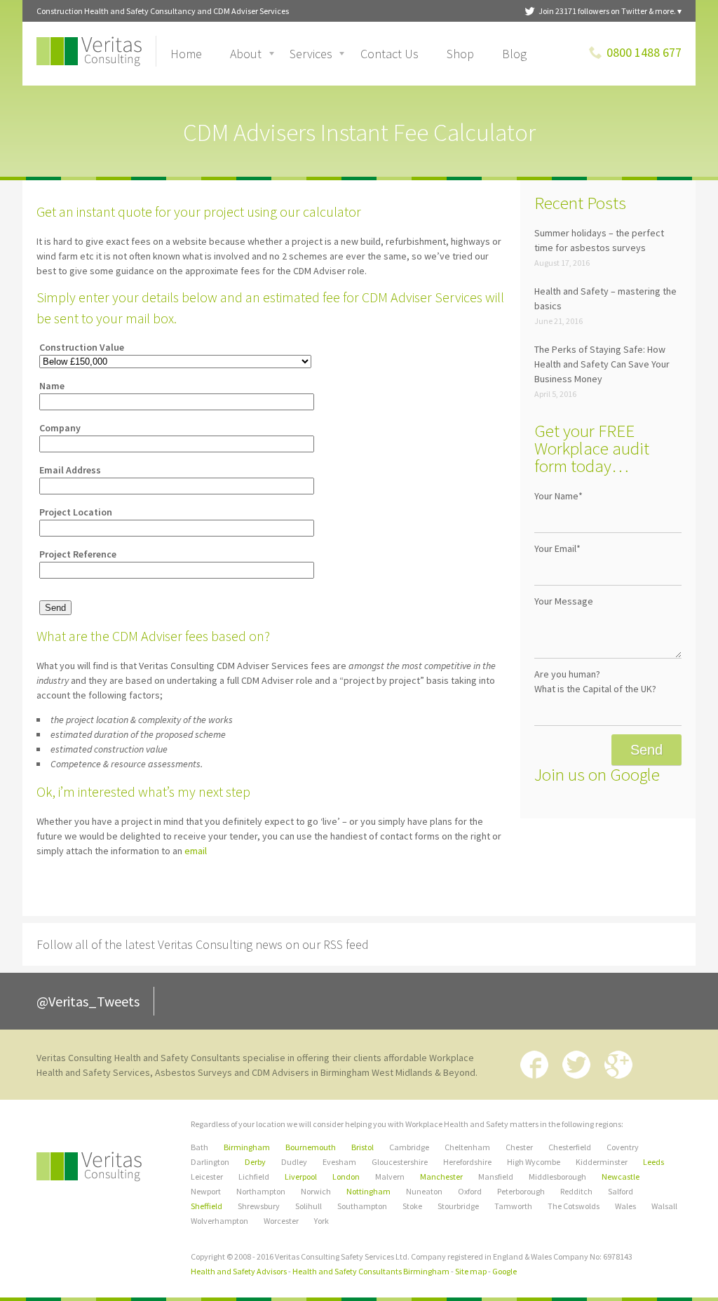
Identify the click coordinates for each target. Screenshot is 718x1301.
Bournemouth (310, 1147)
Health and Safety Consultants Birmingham (370, 1271)
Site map (471, 1271)
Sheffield (206, 1206)
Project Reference (77, 554)
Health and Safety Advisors (239, 1271)
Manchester (441, 1176)
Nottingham (368, 1191)
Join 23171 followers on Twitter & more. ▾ (610, 11)
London (346, 1176)
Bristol (362, 1147)
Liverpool (301, 1176)
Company (60, 428)
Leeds (653, 1162)
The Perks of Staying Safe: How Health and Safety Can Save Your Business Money (602, 364)
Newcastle (620, 1176)
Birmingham (247, 1147)
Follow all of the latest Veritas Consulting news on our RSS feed (202, 944)
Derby (255, 1162)
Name (52, 385)
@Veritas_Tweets (88, 1001)
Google (504, 1271)
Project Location (75, 512)
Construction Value (81, 347)
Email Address (70, 470)
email (195, 850)
